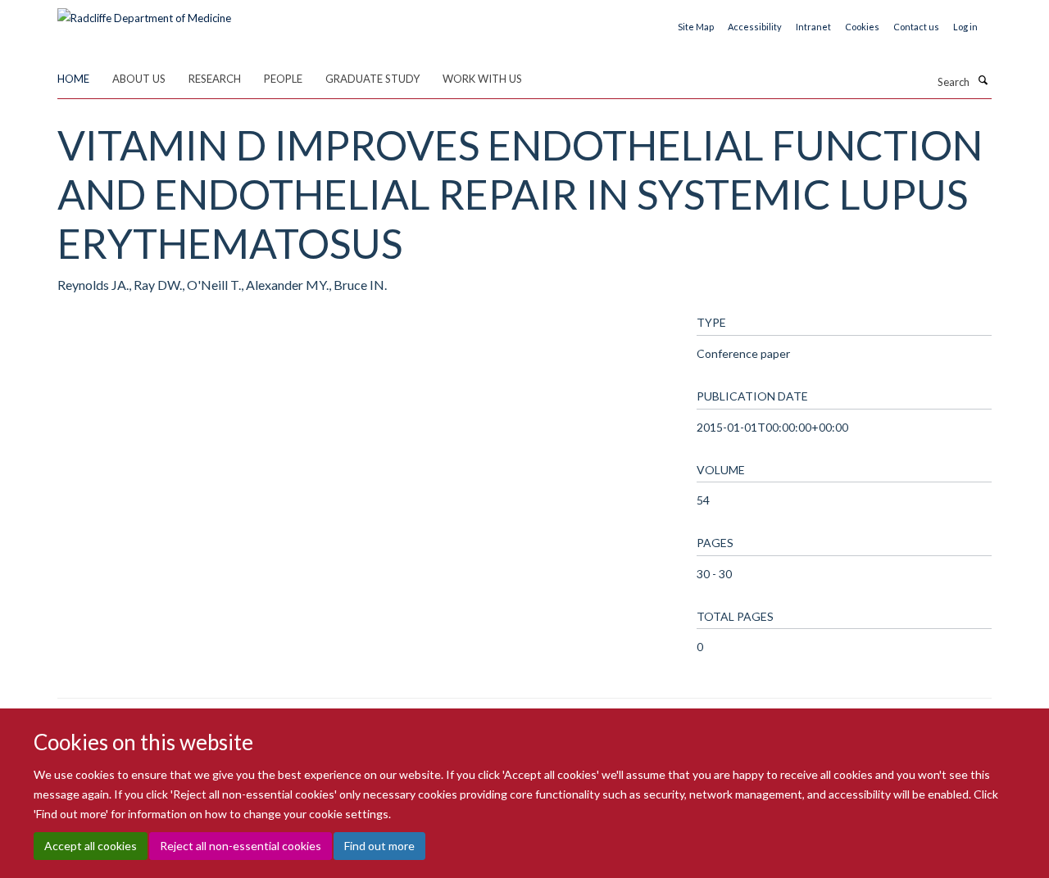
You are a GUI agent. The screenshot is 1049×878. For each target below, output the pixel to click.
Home (73, 78)
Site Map (696, 26)
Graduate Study (372, 78)
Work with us (482, 78)
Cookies (862, 26)
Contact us (916, 26)
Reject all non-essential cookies (240, 846)
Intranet (813, 26)
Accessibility (755, 26)
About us (139, 78)
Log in (965, 26)
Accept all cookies (90, 846)
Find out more (379, 846)
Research (214, 78)
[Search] (983, 80)
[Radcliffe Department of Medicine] (144, 12)
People (283, 78)
